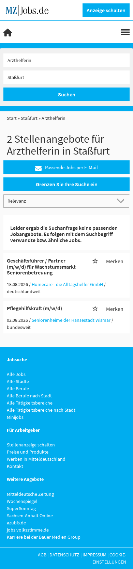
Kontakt (15, 466)
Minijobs (15, 417)
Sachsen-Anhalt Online (30, 515)
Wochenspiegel (22, 501)
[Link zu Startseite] (29, 9)
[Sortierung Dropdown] (122, 200)
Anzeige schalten (106, 10)
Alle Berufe (18, 388)
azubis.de (16, 523)
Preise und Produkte (27, 452)
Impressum (94, 555)
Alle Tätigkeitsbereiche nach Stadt (41, 410)
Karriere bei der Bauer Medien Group (43, 537)
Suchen (66, 94)
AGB (42, 555)
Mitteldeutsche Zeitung (30, 494)
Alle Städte (18, 381)
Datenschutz (64, 555)
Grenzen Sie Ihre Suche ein (67, 184)
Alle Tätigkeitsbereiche (30, 403)
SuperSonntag (21, 508)
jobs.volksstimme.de (28, 530)
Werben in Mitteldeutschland (36, 459)
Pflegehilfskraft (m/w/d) (34, 308)
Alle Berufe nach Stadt (29, 396)
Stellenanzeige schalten (31, 445)
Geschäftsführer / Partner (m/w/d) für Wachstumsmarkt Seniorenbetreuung (41, 266)
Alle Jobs (16, 374)
